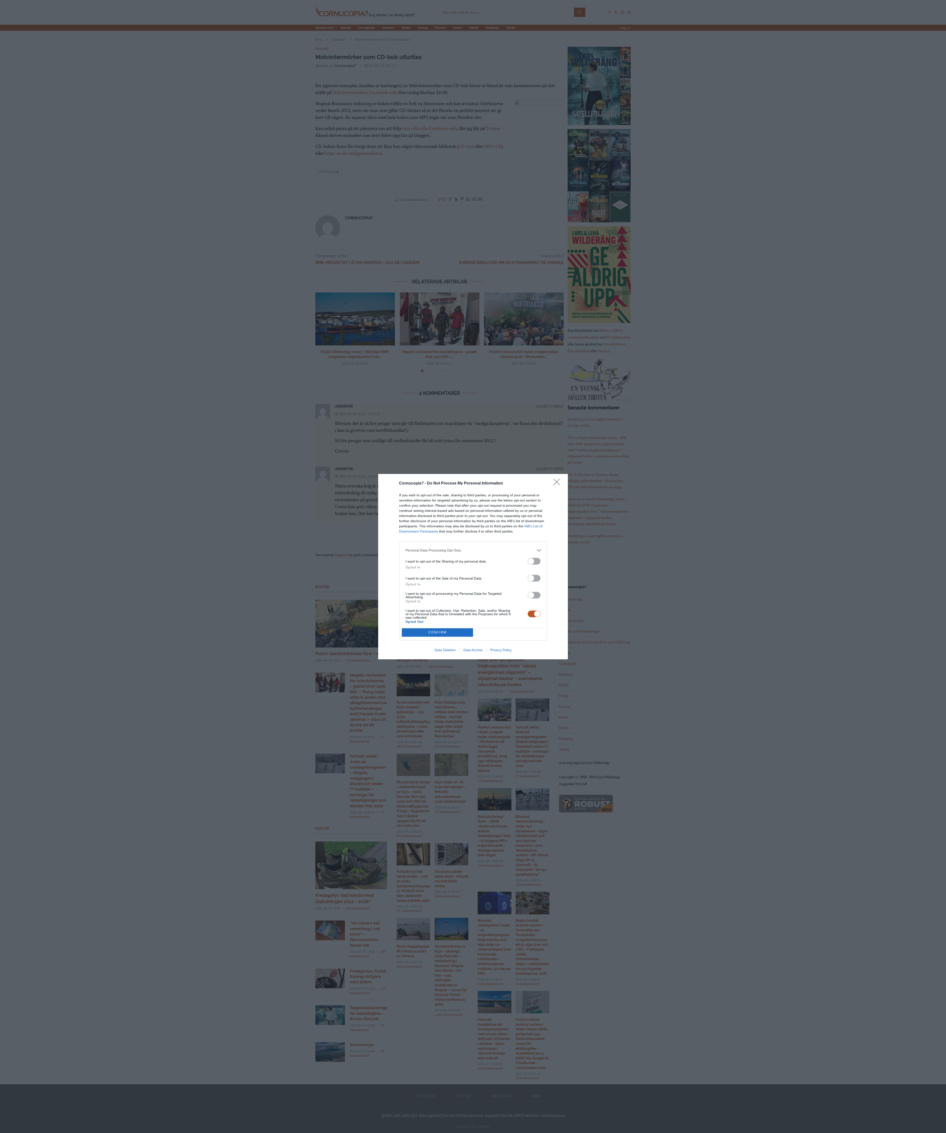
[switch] (534, 561)
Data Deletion (445, 650)
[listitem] (473, 550)
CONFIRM (437, 632)
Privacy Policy (501, 650)
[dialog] (473, 566)
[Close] (558, 483)
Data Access (473, 650)
